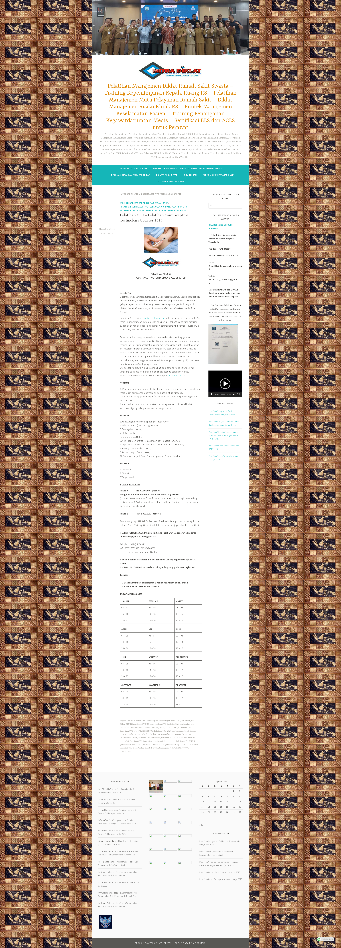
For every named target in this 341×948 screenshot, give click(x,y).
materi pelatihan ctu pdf (181, 728)
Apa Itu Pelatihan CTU (136, 721)
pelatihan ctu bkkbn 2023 (130, 745)
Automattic (199, 943)
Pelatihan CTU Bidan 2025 (141, 741)
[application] (225, 384)
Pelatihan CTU (176, 375)
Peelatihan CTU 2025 (128, 731)
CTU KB (145, 724)
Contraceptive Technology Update (161, 721)
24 (202, 812)
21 (227, 806)
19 (215, 806)
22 (233, 806)
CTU (178, 721)
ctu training (185, 724)
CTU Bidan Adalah (133, 724)
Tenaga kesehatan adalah (152, 318)
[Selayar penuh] (238, 394)
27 (221, 812)
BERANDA (124, 168)
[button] (225, 383)
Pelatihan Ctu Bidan (175, 210)
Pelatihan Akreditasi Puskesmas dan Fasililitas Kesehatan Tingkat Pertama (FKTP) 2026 (224, 435)
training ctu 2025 (166, 748)
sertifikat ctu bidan (190, 745)
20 (221, 806)
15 (233, 801)
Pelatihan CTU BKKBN (185, 741)
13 (221, 801)
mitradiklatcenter (108, 233)
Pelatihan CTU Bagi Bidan (159, 734)
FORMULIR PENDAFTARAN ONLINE (219, 175)
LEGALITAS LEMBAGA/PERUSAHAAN (169, 168)
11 (209, 801)
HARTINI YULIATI (104, 789)
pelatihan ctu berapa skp (181, 734)
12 (215, 801)
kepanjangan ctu (163, 728)
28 (227, 812)
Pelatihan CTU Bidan (128, 738)
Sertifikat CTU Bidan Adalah (132, 748)
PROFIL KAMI (140, 168)
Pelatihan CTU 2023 (130, 210)
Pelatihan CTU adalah (138, 734)
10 (202, 801)
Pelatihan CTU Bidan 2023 (172, 738)
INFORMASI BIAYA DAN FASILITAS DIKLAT (130, 175)
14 (227, 801)
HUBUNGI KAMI (190, 175)
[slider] (223, 394)
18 (209, 806)
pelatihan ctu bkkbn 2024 (153, 745)
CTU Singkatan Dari (170, 724)
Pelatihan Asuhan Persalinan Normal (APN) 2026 (219, 872)
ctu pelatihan (155, 724)
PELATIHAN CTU (179, 207)
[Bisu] (234, 394)
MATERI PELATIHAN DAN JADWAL (207, 168)
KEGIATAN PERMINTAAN (166, 175)
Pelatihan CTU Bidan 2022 (149, 738)
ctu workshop (149, 728)
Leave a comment (127, 751)
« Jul (201, 825)
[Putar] (212, 394)
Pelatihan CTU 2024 (152, 210)
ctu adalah (185, 721)
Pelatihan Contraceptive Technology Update (145, 207)
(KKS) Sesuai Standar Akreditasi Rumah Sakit (144, 203)
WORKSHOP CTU (181, 748)
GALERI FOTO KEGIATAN (173, 181)
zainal (100, 799)
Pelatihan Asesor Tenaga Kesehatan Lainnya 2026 (220, 879)
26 (215, 812)
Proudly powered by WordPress (153, 943)
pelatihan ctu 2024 (179, 731)
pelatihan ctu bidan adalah (164, 741)
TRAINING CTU (151, 748)
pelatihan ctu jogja (172, 745)
